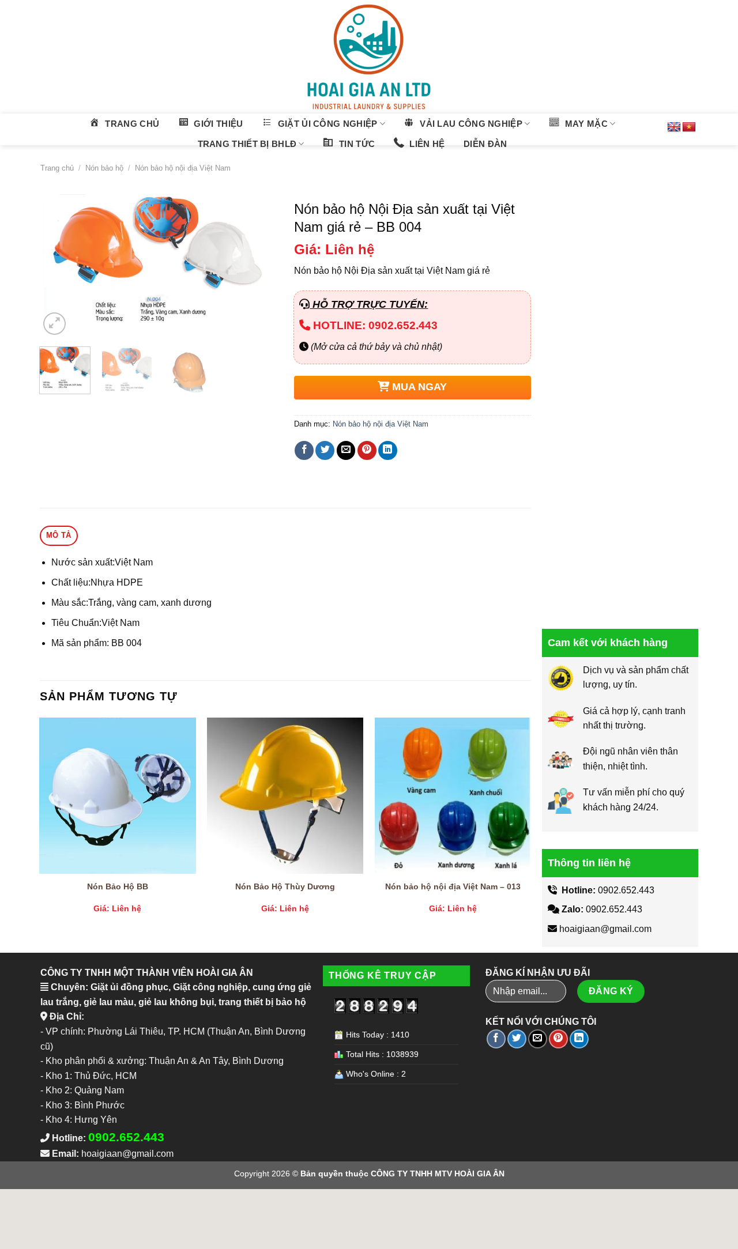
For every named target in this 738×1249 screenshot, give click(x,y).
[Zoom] (54, 323)
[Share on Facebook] (304, 450)
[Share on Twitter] (324, 450)
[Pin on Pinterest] (366, 450)
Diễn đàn (485, 144)
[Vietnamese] (689, 127)
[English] (674, 127)
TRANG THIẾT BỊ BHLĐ (247, 144)
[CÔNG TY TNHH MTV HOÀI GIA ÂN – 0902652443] (369, 57)
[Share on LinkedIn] (387, 450)
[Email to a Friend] (346, 450)
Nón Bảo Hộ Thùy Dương (285, 886)
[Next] (257, 265)
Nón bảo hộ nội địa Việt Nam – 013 (453, 886)
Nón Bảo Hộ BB (117, 886)
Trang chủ (57, 168)
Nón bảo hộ (104, 168)
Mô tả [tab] (58, 535)
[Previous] (58, 265)
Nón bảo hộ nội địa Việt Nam (183, 168)
